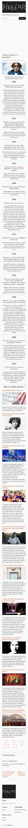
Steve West (14, 187)
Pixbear (12, 60)
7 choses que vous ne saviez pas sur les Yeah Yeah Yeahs (13, 600)
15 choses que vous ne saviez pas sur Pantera (13, 670)
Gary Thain (12, 257)
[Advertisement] (14, 36)
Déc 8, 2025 (4, 60)
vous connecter (13, 764)
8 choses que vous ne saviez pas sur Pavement (13, 487)
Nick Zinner (16, 279)
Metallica (7, 367)
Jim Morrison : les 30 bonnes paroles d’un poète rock (13, 414)
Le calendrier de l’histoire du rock (12, 390)
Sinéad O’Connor (18, 203)
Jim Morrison (16, 85)
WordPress (10, 825)
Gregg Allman (16, 122)
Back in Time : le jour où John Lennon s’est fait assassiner (11, 638)
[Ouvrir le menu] (25, 15)
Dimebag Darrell (14, 341)
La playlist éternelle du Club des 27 (13, 565)
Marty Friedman (18, 167)
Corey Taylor (15, 238)
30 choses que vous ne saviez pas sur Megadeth (13, 446)
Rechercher (22, 18)
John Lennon (13, 301)
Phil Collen (16, 145)
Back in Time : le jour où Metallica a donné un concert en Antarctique (13, 711)
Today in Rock (20, 60)
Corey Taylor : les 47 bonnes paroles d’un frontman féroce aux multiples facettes (13, 528)
